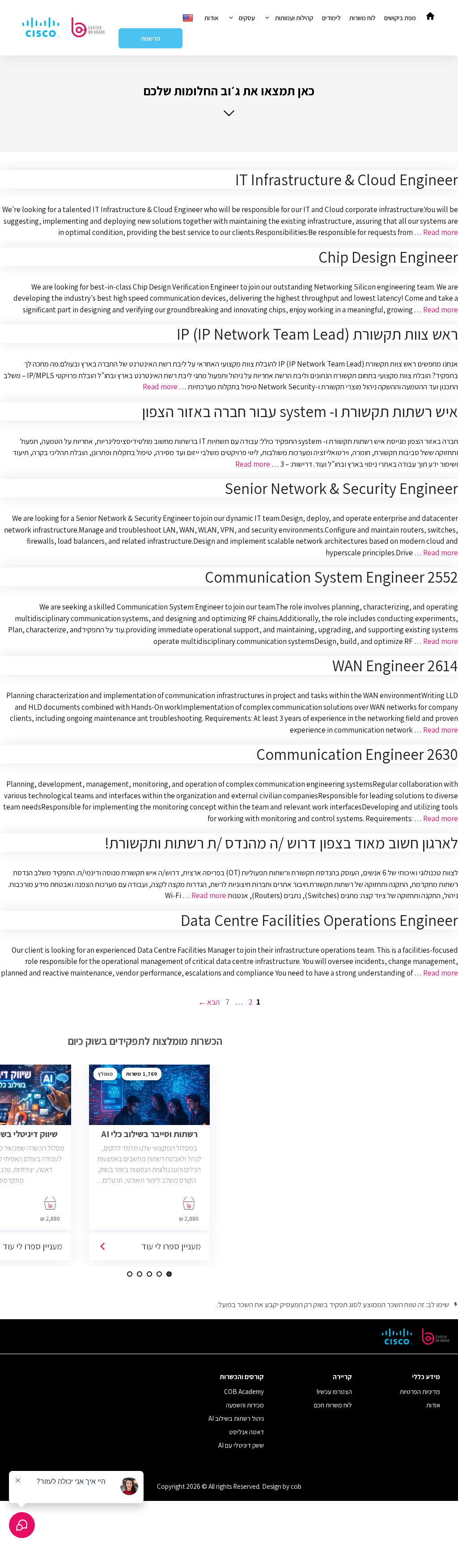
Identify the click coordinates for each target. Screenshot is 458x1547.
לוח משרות (362, 17)
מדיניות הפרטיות (420, 1391)
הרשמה (150, 38)
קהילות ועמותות (294, 17)
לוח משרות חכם (333, 1405)
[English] (189, 17)
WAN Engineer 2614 (395, 665)
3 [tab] (149, 1274)
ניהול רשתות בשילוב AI (236, 1418)
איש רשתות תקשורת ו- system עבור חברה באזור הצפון (300, 411)
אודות (211, 17)
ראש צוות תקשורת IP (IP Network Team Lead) (317, 334)
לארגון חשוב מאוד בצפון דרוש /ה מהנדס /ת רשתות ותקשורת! (281, 842)
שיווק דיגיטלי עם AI (241, 1445)
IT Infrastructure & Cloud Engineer (346, 179)
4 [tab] (139, 1274)
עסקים (247, 17)
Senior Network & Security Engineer (341, 488)
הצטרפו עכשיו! (334, 1391)
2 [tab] (159, 1274)
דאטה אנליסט (246, 1432)
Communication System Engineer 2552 (331, 577)
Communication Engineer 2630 (357, 754)
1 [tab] (169, 1274)
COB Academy (244, 1391)
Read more (440, 232)
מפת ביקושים (400, 17)
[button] (229, 100)
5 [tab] (129, 1274)
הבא (209, 1002)
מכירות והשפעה (245, 1405)
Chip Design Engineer (388, 257)
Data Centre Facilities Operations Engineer (319, 920)
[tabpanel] (149, 1166)
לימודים (331, 17)
